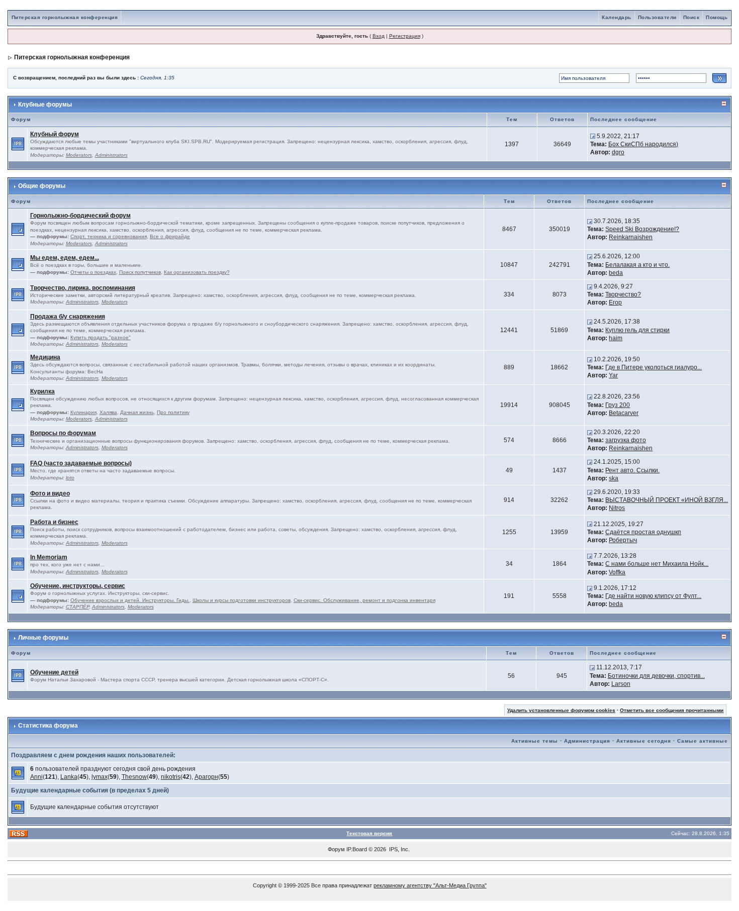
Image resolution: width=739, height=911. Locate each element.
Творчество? (623, 294)
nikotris (170, 776)
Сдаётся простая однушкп (643, 532)
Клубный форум (54, 134)
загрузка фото (625, 440)
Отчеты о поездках (93, 272)
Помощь (716, 17)
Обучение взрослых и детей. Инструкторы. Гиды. (130, 600)
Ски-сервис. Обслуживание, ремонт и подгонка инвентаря (364, 600)
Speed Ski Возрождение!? (642, 229)
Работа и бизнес (54, 522)
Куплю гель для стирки (637, 330)
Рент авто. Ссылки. (632, 470)
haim (615, 338)
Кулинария (83, 412)
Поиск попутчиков (140, 272)
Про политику (173, 412)
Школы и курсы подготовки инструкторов (242, 600)
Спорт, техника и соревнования (108, 236)
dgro (618, 152)
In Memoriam (48, 557)
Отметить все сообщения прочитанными (671, 710)
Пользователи (657, 17)
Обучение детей (54, 672)
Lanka (68, 776)
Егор (615, 302)
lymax (99, 776)
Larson (620, 683)
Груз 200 (617, 405)
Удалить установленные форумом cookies (561, 710)
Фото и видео (50, 493)
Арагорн (206, 776)
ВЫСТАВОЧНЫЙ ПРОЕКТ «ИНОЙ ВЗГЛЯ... (666, 499)
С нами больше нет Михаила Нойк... (656, 563)
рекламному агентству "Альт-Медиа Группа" (430, 885)
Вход (379, 36)
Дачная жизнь (137, 412)
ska (613, 478)
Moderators (79, 155)
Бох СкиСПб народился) (643, 144)
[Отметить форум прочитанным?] (18, 143)
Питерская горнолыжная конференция (65, 17)
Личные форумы (43, 637)
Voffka (617, 572)
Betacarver (623, 413)
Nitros (617, 508)
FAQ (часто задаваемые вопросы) (81, 463)
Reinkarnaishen (631, 237)
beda (616, 272)
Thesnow (134, 776)
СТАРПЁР (77, 607)
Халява (108, 412)
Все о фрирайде (170, 236)
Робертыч (623, 540)
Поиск (691, 17)
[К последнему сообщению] (592, 136)
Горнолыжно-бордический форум (80, 215)
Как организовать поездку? (197, 272)
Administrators (111, 155)
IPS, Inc (398, 849)
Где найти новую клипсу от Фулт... (653, 595)
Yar (613, 375)
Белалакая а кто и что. (637, 264)
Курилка (42, 391)
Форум (336, 849)
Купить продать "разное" (100, 337)
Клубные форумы (45, 104)
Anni (36, 776)
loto (70, 477)
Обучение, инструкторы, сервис (77, 585)
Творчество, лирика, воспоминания (82, 287)
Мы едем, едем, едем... (64, 257)
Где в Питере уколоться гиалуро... (653, 367)
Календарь (616, 17)
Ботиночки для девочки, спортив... (656, 675)
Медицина (45, 357)
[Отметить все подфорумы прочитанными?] (18, 228)
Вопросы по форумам (63, 433)
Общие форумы (41, 185)
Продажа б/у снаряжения (67, 316)
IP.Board (356, 849)
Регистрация (404, 36)
